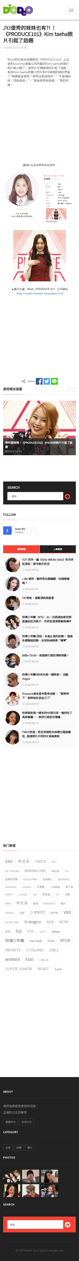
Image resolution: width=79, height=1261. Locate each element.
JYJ (57, 894)
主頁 (8, 1147)
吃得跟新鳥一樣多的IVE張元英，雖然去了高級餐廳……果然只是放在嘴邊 (47, 715)
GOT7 (42, 931)
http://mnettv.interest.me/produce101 (39, 293)
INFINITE (13, 949)
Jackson (26, 887)
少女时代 (37, 912)
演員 (21, 912)
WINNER (12, 959)
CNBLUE (44, 960)
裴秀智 (54, 912)
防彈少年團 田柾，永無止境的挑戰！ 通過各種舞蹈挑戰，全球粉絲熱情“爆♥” (47, 638)
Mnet (8, 903)
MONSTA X (49, 903)
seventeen (10, 887)
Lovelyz (23, 894)
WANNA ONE (35, 870)
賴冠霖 (55, 871)
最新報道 (21, 549)
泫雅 (67, 894)
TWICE (40, 861)
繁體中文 (10, 1122)
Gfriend (9, 912)
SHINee (56, 931)
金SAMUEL (64, 879)
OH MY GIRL (12, 922)
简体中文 (26, 1122)
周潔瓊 (46, 894)
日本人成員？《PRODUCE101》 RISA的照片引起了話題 (41, 447)
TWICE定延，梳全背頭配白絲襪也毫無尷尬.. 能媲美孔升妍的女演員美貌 (46, 734)
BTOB (65, 940)
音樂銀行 (48, 879)
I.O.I (67, 871)
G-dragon (32, 921)
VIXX (67, 912)
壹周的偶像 (11, 879)
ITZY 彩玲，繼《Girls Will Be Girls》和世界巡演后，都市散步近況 (48, 561)
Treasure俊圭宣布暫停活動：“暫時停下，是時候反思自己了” (45, 696)
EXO (8, 861)
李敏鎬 (51, 941)
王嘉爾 (40, 887)
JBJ (35, 894)
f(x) (19, 931)
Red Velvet (36, 941)
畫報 (35, 903)
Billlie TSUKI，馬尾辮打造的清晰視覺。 (45, 655)
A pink (58, 969)
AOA (50, 921)
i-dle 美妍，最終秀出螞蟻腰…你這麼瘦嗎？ (46, 581)
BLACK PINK (30, 879)
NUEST (9, 894)
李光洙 (23, 861)
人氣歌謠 (55, 887)
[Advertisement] (39, 126)
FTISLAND (35, 949)
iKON (63, 921)
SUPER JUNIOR (18, 968)
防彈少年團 (14, 940)
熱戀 (7, 931)
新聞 (18, 1147)
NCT (54, 861)
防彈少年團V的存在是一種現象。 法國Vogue (45, 676)
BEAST (43, 968)
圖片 (63, 903)
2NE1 (54, 949)
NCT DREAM (12, 871)
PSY (30, 931)
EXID (29, 959)
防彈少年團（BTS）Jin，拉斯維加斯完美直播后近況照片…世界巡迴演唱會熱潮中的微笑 (46, 621)
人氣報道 (58, 549)
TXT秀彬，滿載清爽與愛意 (38, 598)
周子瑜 (69, 887)
